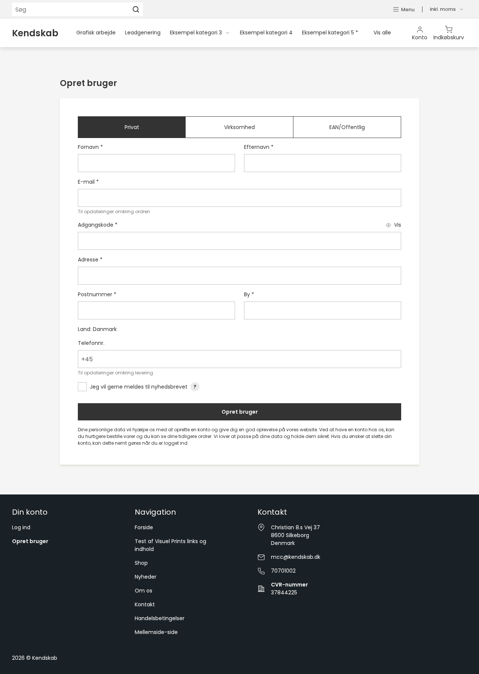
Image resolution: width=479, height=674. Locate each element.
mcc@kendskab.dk (295, 557)
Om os (143, 590)
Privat (132, 127)
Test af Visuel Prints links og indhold (170, 545)
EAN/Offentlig (347, 127)
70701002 (283, 571)
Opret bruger (240, 412)
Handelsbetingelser (159, 618)
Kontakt (145, 604)
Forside (144, 527)
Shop (141, 563)
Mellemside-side (156, 632)
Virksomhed (239, 127)
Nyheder (145, 576)
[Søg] (136, 9)
